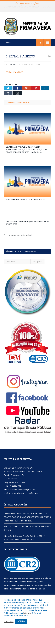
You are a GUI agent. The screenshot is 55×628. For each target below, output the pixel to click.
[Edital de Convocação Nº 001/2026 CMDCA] (27, 181)
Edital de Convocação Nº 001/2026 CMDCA (26, 6)
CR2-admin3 (12, 64)
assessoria (24, 581)
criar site (21, 578)
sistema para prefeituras (40, 578)
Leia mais (27, 613)
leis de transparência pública (16, 588)
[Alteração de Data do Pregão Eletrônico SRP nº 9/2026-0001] (27, 216)
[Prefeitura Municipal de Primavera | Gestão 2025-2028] (27, 26)
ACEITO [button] (21, 621)
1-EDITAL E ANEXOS (13, 72)
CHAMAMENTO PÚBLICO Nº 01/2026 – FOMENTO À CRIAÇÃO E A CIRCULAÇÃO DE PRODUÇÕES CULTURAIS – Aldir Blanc (26, 149)
